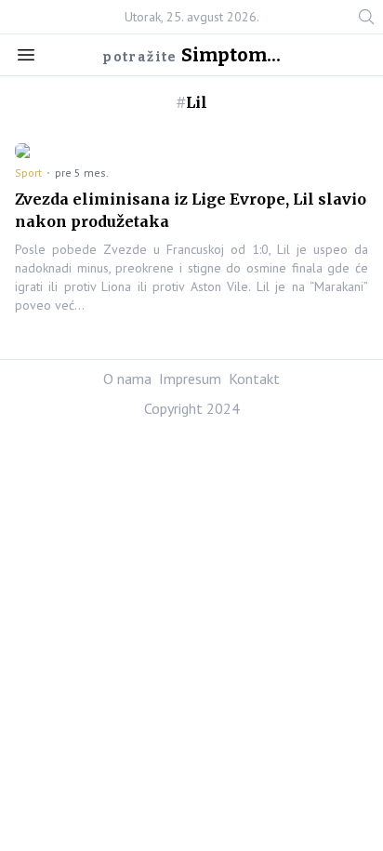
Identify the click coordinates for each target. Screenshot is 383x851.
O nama (127, 378)
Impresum (190, 378)
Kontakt (254, 378)
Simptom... (231, 55)
